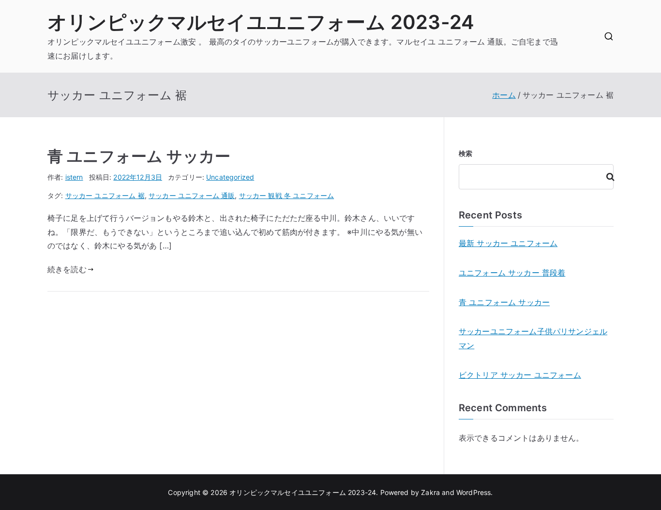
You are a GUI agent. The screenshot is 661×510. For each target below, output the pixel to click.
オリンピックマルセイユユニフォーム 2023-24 (260, 22)
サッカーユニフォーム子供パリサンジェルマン (533, 338)
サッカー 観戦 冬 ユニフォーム (286, 195)
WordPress (473, 492)
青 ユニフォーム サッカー (138, 156)
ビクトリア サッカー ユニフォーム (520, 375)
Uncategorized (230, 177)
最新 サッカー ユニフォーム (508, 243)
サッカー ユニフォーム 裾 (105, 195)
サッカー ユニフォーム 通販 (192, 195)
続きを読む (67, 269)
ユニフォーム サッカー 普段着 (512, 273)
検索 (465, 153)
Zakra (430, 492)
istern (74, 177)
